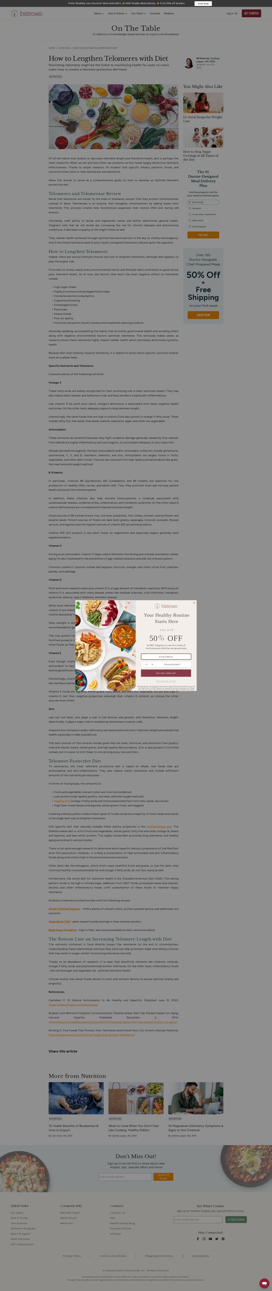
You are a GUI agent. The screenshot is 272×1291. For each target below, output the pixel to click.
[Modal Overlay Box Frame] (136, 3)
